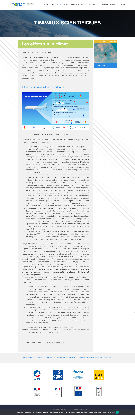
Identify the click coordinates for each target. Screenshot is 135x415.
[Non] (133, 412)
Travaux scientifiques (109, 4)
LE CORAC (65, 4)
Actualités (55, 4)
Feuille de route (93, 4)
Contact (122, 4)
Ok (117, 412)
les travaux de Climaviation (53, 343)
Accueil (45, 4)
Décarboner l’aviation (78, 4)
